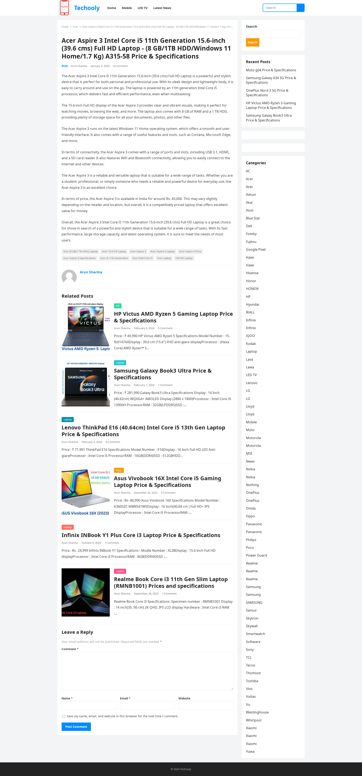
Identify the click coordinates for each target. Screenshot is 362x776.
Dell (249, 226)
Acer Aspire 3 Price (190, 251)
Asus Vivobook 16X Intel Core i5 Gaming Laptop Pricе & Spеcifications (167, 482)
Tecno (250, 665)
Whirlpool (253, 720)
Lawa (250, 367)
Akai (249, 202)
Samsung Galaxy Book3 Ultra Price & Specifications (163, 374)
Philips (251, 539)
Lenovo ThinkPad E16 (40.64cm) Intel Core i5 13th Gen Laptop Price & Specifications (143, 431)
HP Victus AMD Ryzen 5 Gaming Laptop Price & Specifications (173, 317)
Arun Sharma (79, 66)
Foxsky (251, 233)
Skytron (252, 618)
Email (125, 698)
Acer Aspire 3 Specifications (79, 258)
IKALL (250, 312)
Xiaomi (251, 728)
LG (248, 390)
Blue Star (253, 218)
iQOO (250, 335)
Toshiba (252, 681)
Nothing (252, 485)
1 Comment (165, 385)
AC (248, 171)
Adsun (251, 194)
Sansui (251, 610)
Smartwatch (255, 633)
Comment (70, 649)
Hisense (252, 273)
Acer (75, 27)
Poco (250, 547)
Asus (119, 470)
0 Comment (120, 66)
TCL (249, 657)
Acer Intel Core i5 (142, 258)
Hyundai (252, 304)
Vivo (249, 688)
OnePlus (252, 492)
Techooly (87, 8)
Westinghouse (257, 712)
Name (67, 698)
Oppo (250, 516)
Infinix (251, 320)
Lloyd (250, 406)
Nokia (250, 469)
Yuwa (250, 751)
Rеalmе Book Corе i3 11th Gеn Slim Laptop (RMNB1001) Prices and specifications (171, 582)
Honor (251, 281)
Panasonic (254, 524)
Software (253, 641)
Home (65, 27)
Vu (248, 704)
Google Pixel (256, 249)
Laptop (120, 362)
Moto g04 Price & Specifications (271, 70)
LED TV (251, 375)
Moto (250, 430)
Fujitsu (251, 241)
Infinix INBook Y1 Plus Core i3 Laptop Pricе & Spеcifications (141, 535)
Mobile (251, 422)
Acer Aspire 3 (138, 251)
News (250, 461)
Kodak (251, 343)
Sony (250, 649)
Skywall (252, 626)
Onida (251, 508)
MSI (249, 453)
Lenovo (251, 383)
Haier (250, 257)
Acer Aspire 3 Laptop (162, 251)
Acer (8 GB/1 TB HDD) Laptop (80, 251)
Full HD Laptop (184, 258)
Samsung (253, 586)
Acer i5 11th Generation (114, 258)
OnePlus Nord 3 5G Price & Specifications (267, 92)
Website (184, 698)
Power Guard (256, 555)
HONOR (252, 288)
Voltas (251, 696)
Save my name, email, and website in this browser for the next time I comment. (122, 716)
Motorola (253, 438)
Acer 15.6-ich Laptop (114, 251)
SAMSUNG (254, 602)
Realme (252, 563)
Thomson (253, 673)
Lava (249, 359)
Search (251, 26)
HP (117, 306)
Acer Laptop (164, 258)
